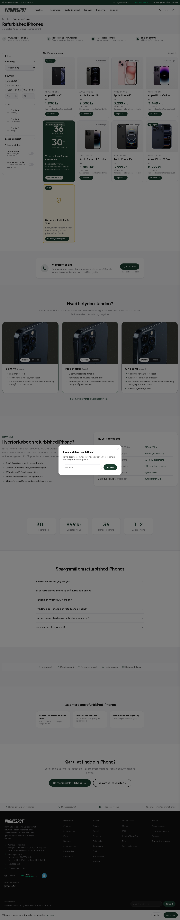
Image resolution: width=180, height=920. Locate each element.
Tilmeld (110, 467)
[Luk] (117, 449)
